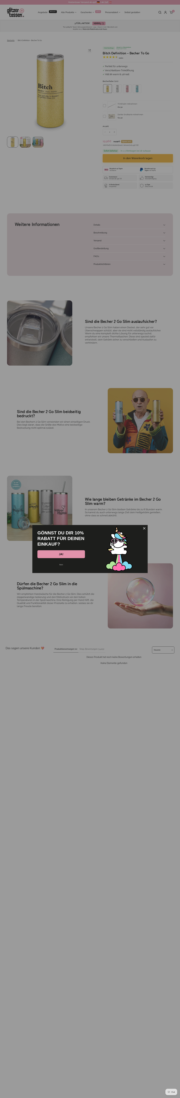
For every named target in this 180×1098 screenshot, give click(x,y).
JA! (61, 554)
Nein (61, 565)
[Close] (144, 528)
